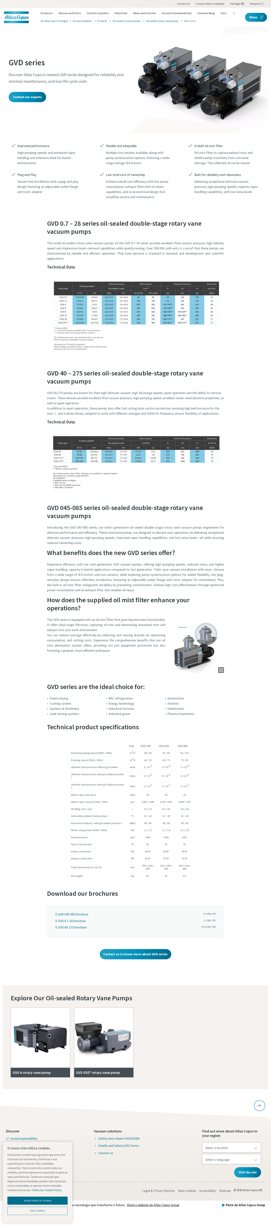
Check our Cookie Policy (47, 1190)
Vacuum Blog (206, 13)
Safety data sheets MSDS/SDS (119, 1138)
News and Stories (144, 13)
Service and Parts (69, 13)
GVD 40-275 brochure (72, 927)
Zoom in (221, 670)
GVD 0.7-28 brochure (72, 921)
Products (47, 13)
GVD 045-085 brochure (73, 914)
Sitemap (225, 1191)
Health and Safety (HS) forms (118, 1145)
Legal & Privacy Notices (158, 1191)
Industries (120, 13)
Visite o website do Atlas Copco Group (153, 1205)
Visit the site (248, 1172)
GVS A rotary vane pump (32, 1072)
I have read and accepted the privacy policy (127, 303)
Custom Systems (98, 13)
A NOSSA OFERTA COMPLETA (210, 3)
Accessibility (207, 1191)
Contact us (183, 3)
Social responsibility (23, 1138)
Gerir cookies (187, 1191)
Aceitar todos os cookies (37, 1200)
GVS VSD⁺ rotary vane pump (98, 1072)
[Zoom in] (196, 644)
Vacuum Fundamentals (176, 13)
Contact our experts (27, 97)
